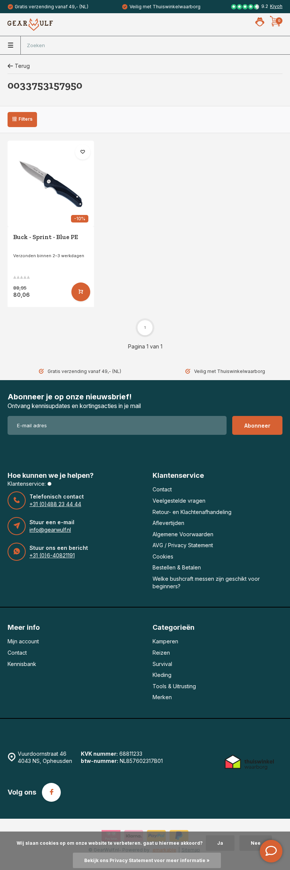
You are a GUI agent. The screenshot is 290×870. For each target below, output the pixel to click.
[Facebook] (51, 792)
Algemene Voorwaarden (183, 534)
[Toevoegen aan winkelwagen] (80, 291)
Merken (162, 697)
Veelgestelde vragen (179, 500)
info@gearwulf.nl (50, 529)
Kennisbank (22, 664)
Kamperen (165, 641)
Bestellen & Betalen (177, 567)
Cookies (163, 556)
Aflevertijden (168, 523)
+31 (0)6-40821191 (52, 555)
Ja (220, 843)
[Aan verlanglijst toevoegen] (82, 152)
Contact (162, 489)
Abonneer (257, 425)
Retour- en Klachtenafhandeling (192, 512)
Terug (22, 66)
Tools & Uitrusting (174, 686)
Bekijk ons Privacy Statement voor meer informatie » (147, 860)
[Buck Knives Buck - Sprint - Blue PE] (51, 184)
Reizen (161, 652)
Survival (162, 664)
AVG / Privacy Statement (183, 545)
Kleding (162, 675)
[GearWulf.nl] (30, 24)
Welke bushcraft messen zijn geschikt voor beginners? (206, 582)
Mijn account (23, 641)
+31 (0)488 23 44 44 (55, 504)
